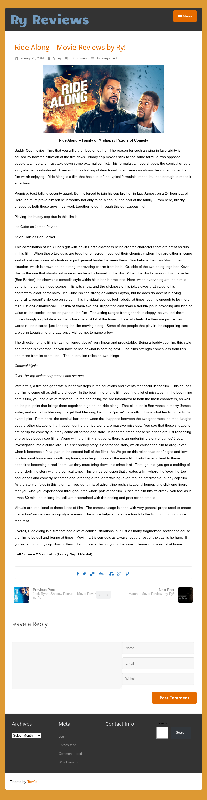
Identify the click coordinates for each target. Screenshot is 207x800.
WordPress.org (69, 762)
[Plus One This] (119, 573)
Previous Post (66, 593)
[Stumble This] (111, 573)
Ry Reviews (49, 19)
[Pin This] (127, 573)
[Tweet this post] (84, 573)
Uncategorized (106, 58)
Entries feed (67, 745)
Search (161, 723)
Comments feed (70, 754)
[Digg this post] (101, 573)
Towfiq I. (33, 782)
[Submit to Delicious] (92, 573)
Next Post (151, 591)
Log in (63, 736)
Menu (187, 16)
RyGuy (56, 58)
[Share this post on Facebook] (78, 573)
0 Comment (79, 58)
